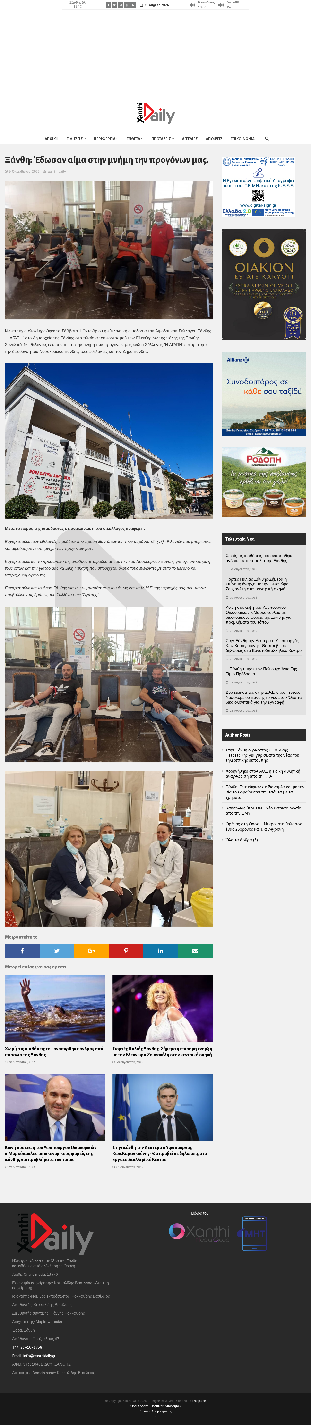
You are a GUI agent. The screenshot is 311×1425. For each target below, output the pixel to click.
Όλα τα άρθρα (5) (242, 839)
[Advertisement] (155, 52)
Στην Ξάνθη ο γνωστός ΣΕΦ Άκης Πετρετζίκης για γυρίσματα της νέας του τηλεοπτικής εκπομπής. (262, 755)
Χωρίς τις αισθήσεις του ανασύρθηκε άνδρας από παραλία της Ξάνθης (259, 558)
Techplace (199, 1401)
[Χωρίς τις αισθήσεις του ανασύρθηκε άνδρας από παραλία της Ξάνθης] (55, 1010)
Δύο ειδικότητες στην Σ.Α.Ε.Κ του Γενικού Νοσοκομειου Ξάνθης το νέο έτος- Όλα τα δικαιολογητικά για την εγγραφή (264, 697)
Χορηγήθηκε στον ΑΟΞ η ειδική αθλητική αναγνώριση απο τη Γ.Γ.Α (263, 773)
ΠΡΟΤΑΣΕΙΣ (161, 139)
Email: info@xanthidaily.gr (33, 1355)
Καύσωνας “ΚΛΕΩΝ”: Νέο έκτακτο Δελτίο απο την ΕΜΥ (263, 810)
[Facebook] (108, 5)
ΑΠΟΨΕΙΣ (214, 139)
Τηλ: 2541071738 (27, 1347)
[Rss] (133, 5)
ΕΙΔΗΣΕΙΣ (75, 139)
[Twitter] (114, 5)
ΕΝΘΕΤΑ (133, 139)
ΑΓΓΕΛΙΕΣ (190, 139)
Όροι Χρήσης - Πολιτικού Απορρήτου (155, 1406)
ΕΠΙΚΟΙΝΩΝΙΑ (243, 139)
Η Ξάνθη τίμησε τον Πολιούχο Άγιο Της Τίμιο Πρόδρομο (261, 671)
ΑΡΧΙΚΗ (51, 139)
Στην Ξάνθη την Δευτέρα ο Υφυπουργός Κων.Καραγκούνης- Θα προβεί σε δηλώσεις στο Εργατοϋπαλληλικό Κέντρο (159, 1153)
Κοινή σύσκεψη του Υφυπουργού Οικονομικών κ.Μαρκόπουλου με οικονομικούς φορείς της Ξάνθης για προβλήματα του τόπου (50, 1153)
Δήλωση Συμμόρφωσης (155, 1411)
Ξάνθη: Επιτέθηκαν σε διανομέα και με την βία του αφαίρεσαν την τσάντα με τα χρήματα (265, 792)
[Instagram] (120, 5)
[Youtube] (127, 5)
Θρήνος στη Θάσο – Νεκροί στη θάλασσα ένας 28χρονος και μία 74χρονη (264, 826)
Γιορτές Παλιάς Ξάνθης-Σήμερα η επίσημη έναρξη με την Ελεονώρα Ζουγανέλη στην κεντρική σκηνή (257, 584)
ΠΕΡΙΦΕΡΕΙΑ (104, 139)
